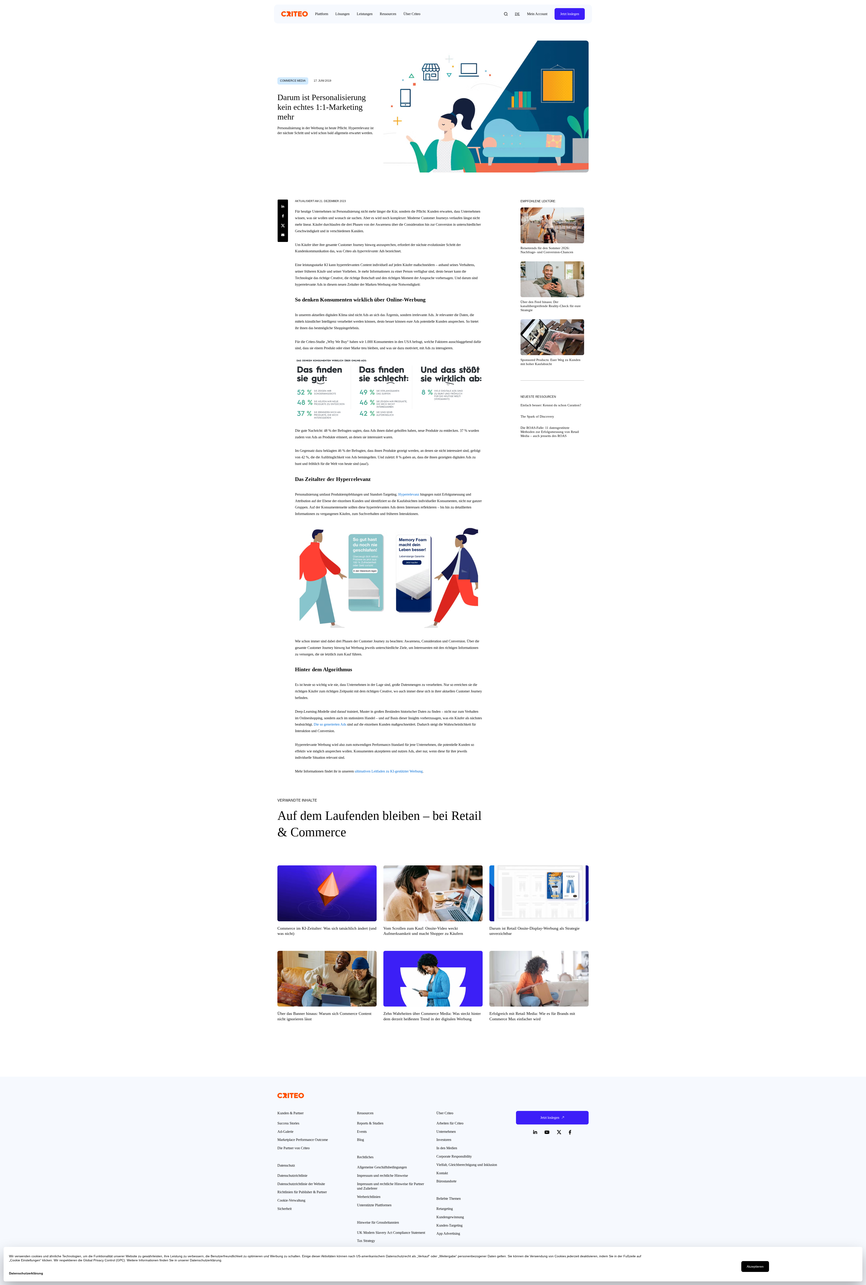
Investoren (443, 1140)
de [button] (517, 14)
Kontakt (442, 1173)
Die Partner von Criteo (293, 1148)
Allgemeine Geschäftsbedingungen (382, 1167)
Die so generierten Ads (330, 724)
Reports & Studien (370, 1123)
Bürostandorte (446, 1181)
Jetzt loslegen (569, 14)
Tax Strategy (366, 1241)
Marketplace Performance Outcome (302, 1140)
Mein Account (537, 14)
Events (362, 1131)
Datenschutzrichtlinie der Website (301, 1184)
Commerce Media (293, 80)
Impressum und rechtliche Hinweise (382, 1175)
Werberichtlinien (368, 1197)
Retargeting (444, 1209)
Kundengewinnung (450, 1217)
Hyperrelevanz (408, 494)
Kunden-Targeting (449, 1225)
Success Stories (288, 1123)
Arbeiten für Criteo (449, 1123)
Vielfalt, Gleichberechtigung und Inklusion (466, 1165)
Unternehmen (446, 1131)
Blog (360, 1140)
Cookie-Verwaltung (291, 1200)
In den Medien (446, 1148)
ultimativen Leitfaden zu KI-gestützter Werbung (389, 771)
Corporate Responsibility (454, 1156)
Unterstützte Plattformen (374, 1205)
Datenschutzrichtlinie (292, 1175)
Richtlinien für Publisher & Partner (302, 1192)
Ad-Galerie (285, 1131)
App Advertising (448, 1233)
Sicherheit (284, 1209)
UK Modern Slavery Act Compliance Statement (391, 1232)
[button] (506, 14)
